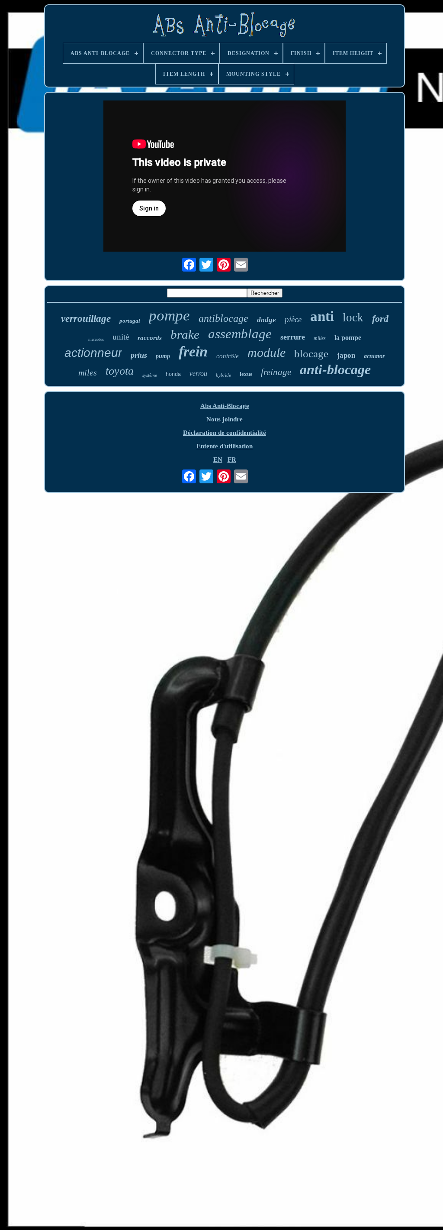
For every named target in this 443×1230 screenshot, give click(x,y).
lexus (246, 374)
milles (320, 338)
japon (346, 355)
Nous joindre (224, 419)
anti (322, 316)
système (149, 375)
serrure (292, 337)
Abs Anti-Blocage (224, 405)
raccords (150, 337)
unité (120, 336)
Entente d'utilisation (224, 446)
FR (232, 459)
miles (87, 372)
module (266, 352)
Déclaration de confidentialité (224, 432)
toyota (120, 371)
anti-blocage (335, 369)
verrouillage (86, 318)
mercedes (96, 339)
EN (217, 459)
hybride (223, 375)
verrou (198, 373)
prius (139, 355)
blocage (311, 353)
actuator (374, 356)
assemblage (240, 333)
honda (173, 375)
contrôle (227, 356)
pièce (293, 319)
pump (163, 356)
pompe (169, 315)
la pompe (347, 337)
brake (184, 334)
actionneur (93, 352)
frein (193, 351)
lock (353, 317)
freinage (276, 372)
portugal (129, 320)
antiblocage (223, 318)
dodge (266, 320)
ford (380, 318)
